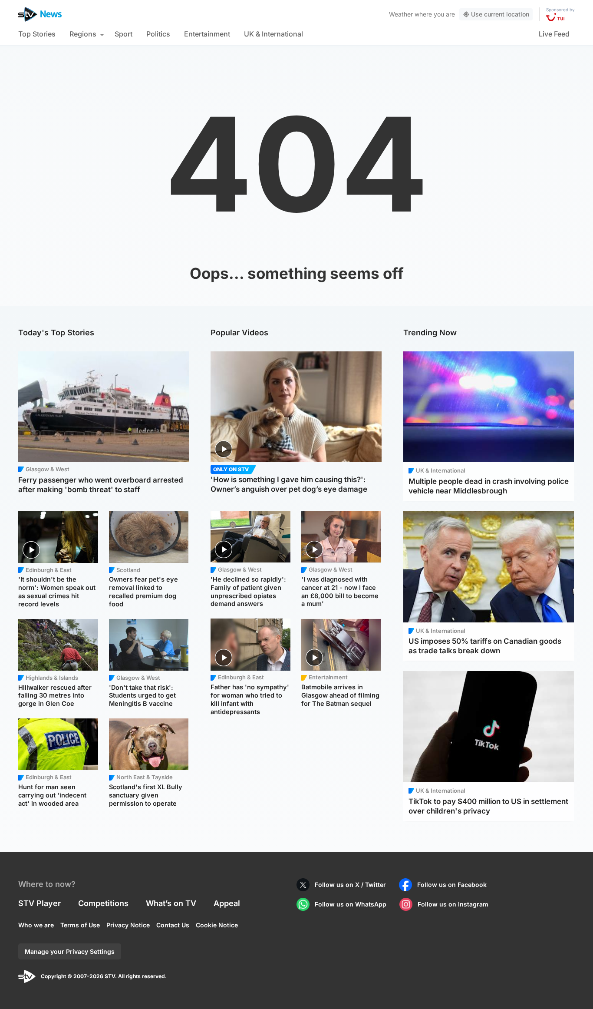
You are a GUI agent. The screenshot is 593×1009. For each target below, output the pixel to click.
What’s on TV (171, 903)
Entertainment (207, 34)
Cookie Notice (217, 925)
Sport (123, 34)
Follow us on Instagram (453, 904)
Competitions (103, 903)
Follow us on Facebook (452, 884)
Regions (82, 34)
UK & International (273, 34)
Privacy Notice (128, 925)
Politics (158, 34)
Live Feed (554, 34)
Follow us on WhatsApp (350, 904)
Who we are (36, 925)
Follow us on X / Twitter (350, 884)
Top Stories (37, 34)
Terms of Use (80, 925)
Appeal (227, 903)
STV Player (39, 903)
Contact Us (172, 925)
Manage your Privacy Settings (70, 951)
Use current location (500, 14)
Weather (401, 14)
